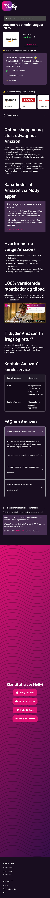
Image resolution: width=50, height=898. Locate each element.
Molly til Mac (7, 871)
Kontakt (5, 885)
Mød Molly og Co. (9, 889)
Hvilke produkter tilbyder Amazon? (21, 431)
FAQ (4, 892)
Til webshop (30, 44)
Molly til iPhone (8, 868)
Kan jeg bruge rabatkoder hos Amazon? (23, 455)
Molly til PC (7, 875)
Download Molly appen (16, 229)
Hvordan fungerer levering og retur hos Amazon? (23, 470)
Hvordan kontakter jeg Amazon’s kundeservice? (20, 487)
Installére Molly (20, 531)
